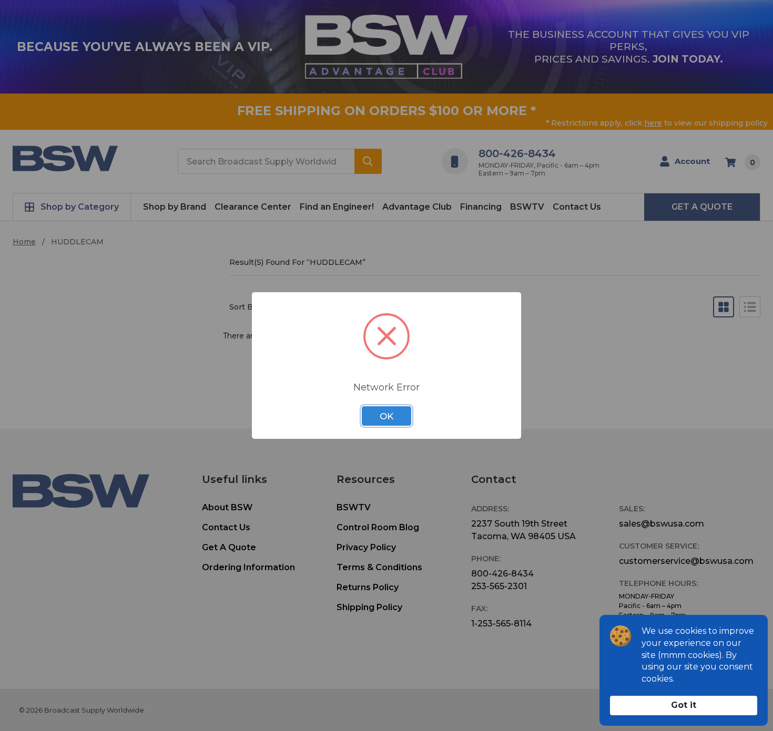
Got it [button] (683, 705)
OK (386, 416)
